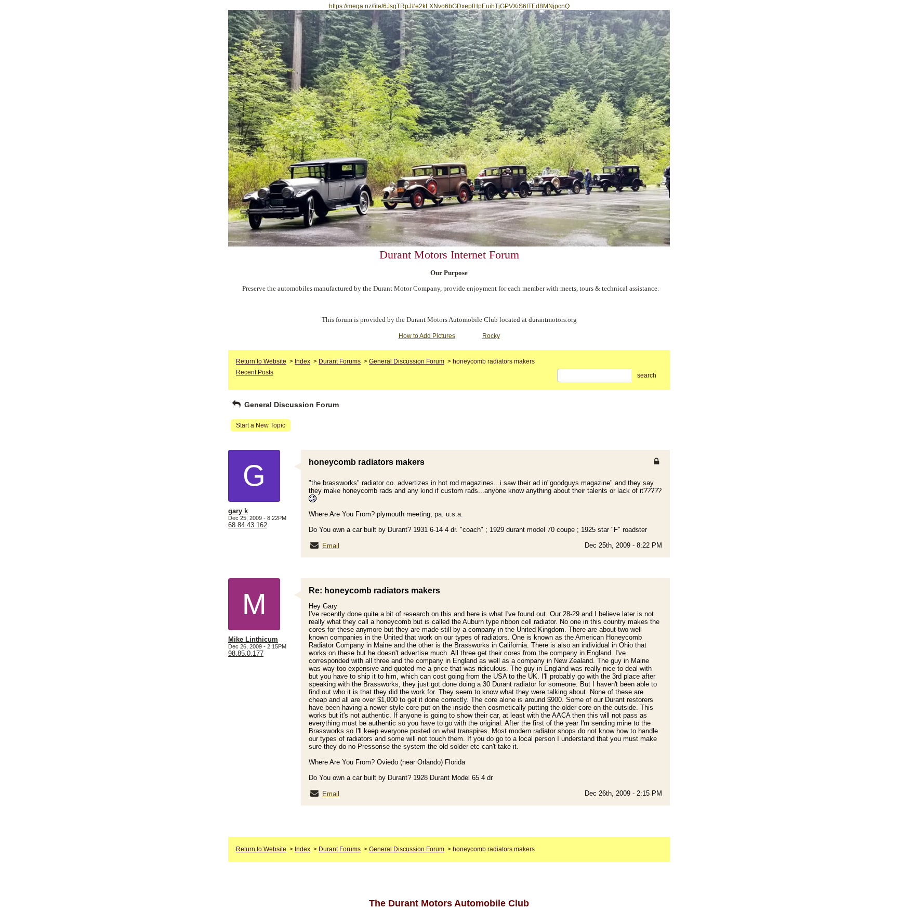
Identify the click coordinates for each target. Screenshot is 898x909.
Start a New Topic (260, 425)
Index (302, 361)
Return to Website (261, 361)
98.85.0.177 (245, 653)
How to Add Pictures (427, 336)
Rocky (491, 336)
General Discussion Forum (406, 361)
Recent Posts (254, 372)
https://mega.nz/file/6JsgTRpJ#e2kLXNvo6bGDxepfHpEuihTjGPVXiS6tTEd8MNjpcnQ (449, 6)
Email (330, 546)
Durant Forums (340, 361)
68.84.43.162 (247, 525)
